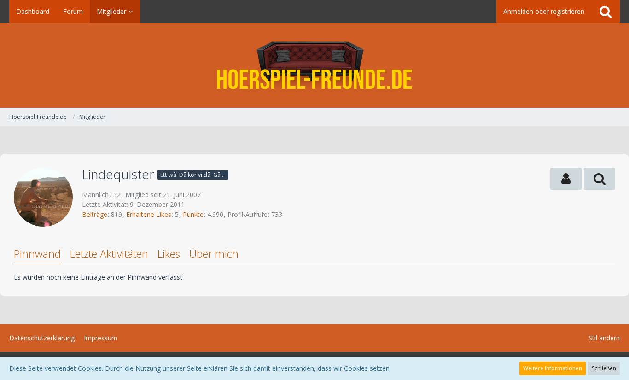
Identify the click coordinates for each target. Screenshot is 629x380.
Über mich (214, 253)
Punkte (193, 214)
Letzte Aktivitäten (109, 253)
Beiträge (94, 214)
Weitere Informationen (552, 368)
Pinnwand (37, 253)
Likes (168, 253)
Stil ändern (604, 337)
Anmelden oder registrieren (543, 11)
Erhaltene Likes (148, 214)
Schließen (604, 368)
